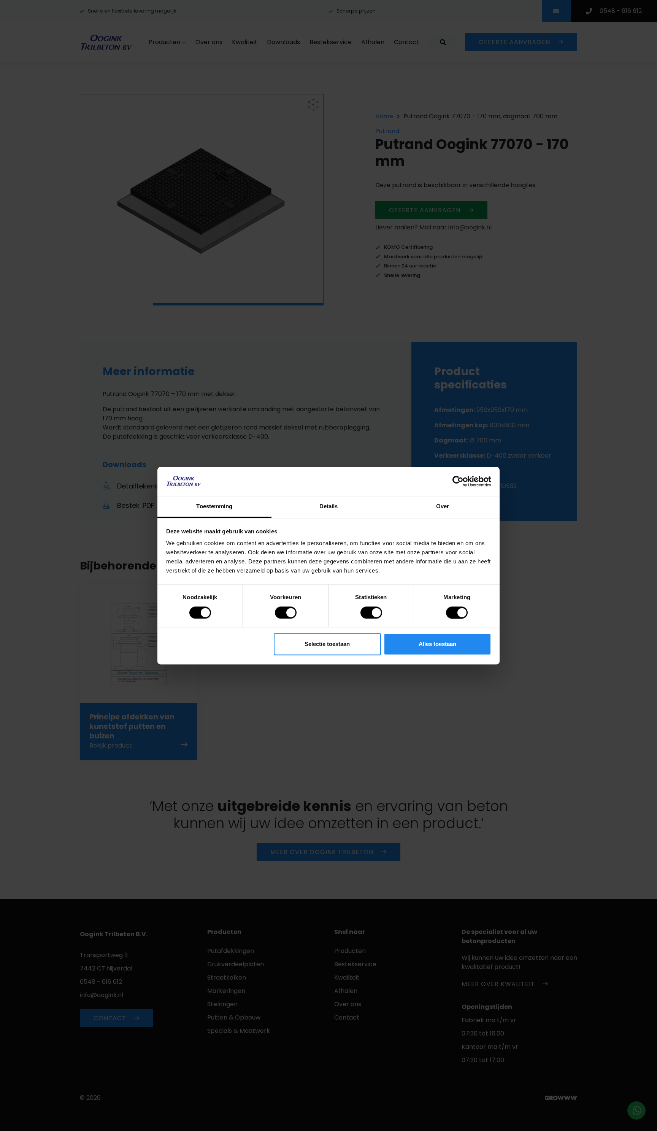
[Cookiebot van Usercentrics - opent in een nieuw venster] (458, 481)
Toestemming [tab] (214, 506)
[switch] (286, 612)
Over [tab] (442, 506)
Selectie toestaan (327, 644)
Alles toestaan (437, 644)
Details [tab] (328, 506)
